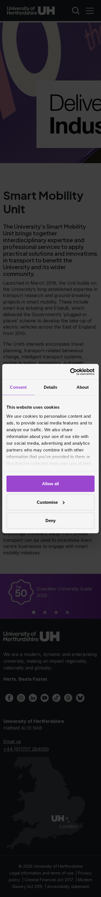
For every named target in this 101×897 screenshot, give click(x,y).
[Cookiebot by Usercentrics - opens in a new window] (71, 371)
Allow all (50, 483)
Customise (47, 502)
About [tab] (83, 387)
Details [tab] (51, 387)
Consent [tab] (18, 387)
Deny (50, 520)
